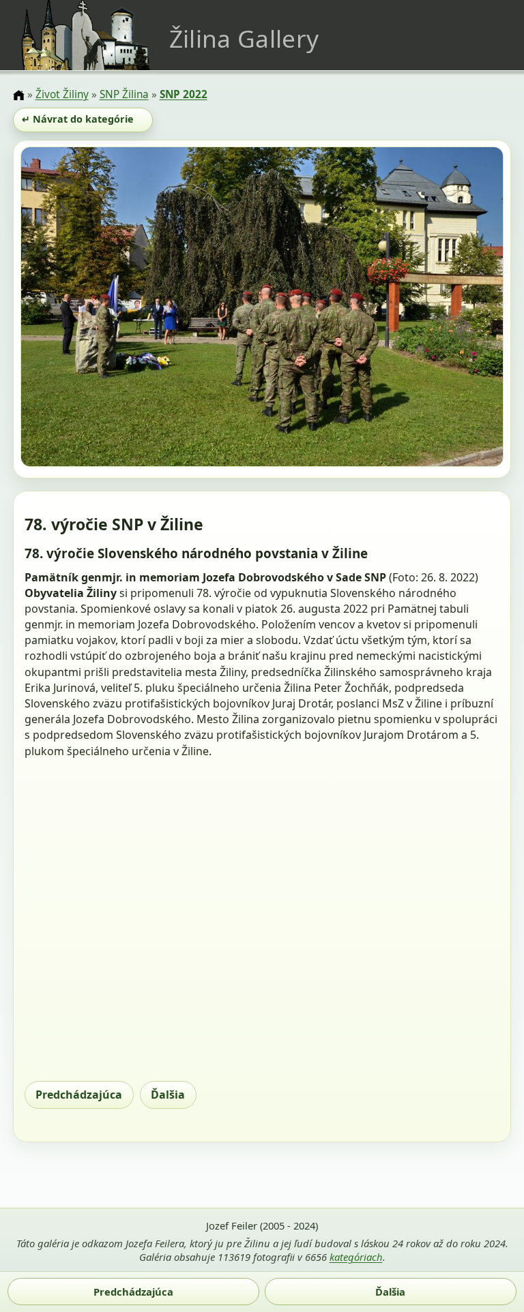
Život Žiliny (62, 94)
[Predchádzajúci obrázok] (93, 309)
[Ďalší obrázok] (431, 309)
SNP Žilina (124, 94)
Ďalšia (168, 1094)
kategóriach (356, 1257)
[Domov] (18, 95)
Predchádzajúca (78, 1094)
